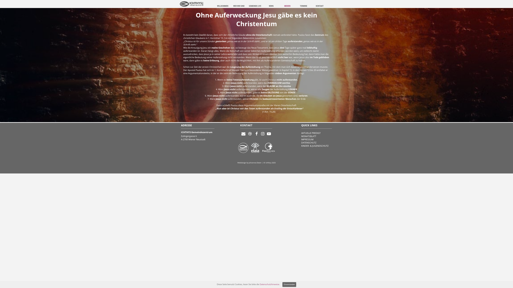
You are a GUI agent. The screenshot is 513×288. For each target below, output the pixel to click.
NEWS (271, 6)
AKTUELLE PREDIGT (311, 133)
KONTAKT (320, 6)
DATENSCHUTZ (308, 142)
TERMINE (303, 6)
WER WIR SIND (238, 6)
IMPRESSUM (307, 139)
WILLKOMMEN (222, 6)
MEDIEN (287, 6)
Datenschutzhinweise (269, 284)
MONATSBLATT (308, 136)
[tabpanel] (256, 76)
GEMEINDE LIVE (255, 6)
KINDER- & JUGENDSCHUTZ (315, 145)
